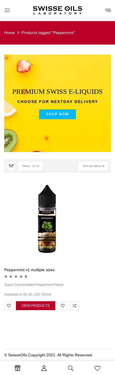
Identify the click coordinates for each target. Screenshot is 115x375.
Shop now (57, 114)
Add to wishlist (8, 305)
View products (35, 306)
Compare (74, 305)
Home (9, 32)
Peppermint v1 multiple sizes (29, 270)
